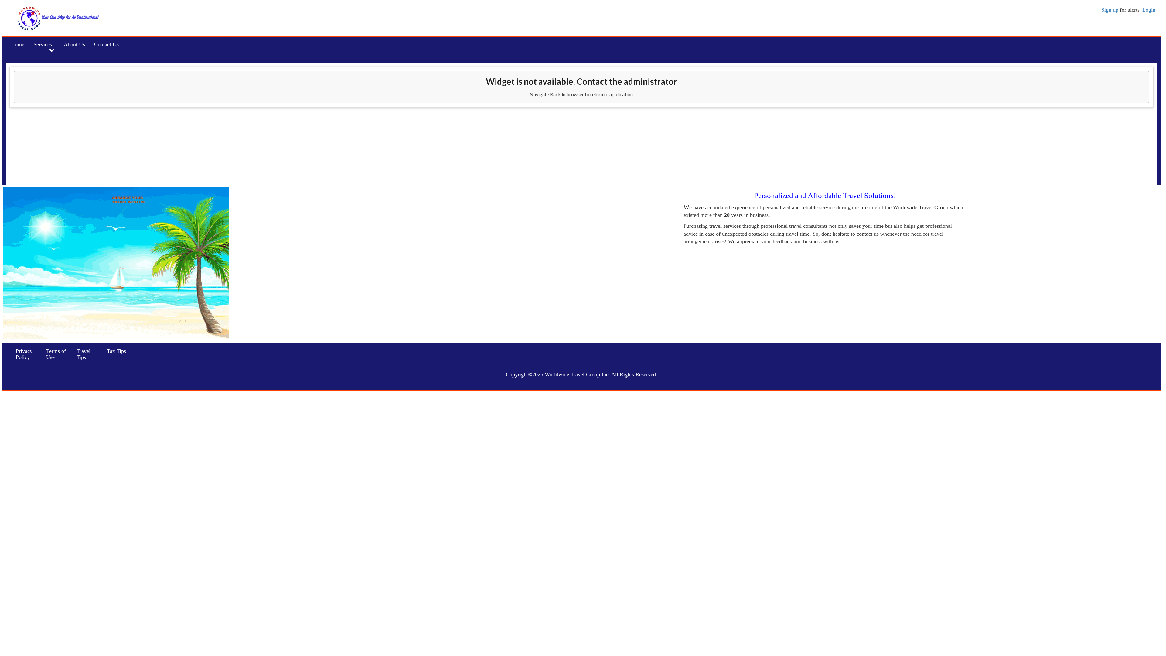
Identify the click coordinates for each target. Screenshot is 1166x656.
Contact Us (106, 44)
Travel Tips (83, 354)
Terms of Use (56, 354)
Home (17, 44)
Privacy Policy (24, 354)
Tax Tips (116, 351)
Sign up (1110, 10)
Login (1148, 10)
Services (42, 44)
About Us (74, 44)
